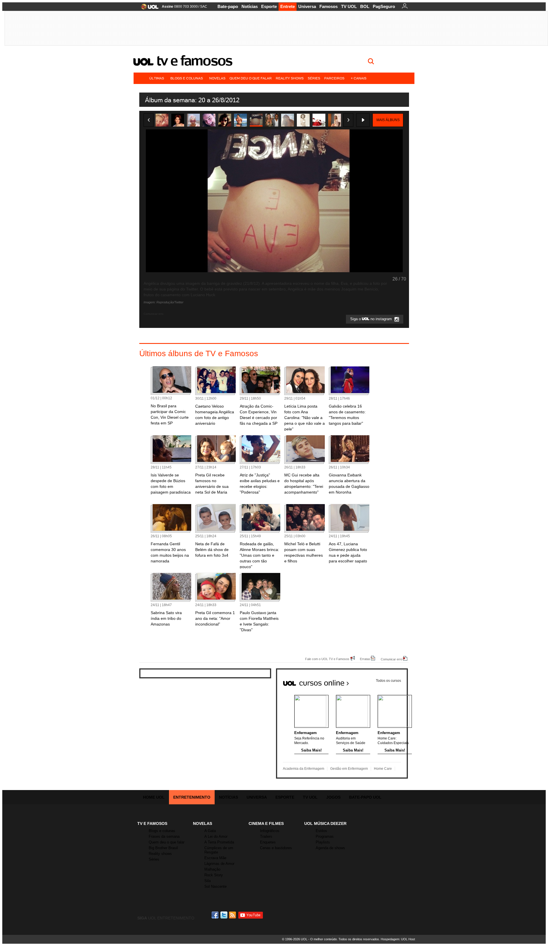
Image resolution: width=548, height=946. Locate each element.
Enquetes (268, 842)
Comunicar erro (391, 659)
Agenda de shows (330, 848)
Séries (314, 78)
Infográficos (269, 831)
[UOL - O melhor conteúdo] (148, 8)
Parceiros (334, 78)
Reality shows (290, 78)
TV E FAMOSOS (152, 823)
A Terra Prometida (219, 842)
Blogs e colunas (186, 78)
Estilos (321, 831)
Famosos (328, 6)
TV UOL (349, 6)
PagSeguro (384, 6)
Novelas (217, 78)
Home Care (383, 769)
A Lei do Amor (215, 836)
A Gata (210, 831)
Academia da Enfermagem (303, 769)
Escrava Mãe (215, 858)
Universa (307, 6)
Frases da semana (164, 836)
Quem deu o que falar (250, 78)
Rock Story (213, 875)
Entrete (287, 6)
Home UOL (154, 797)
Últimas (156, 78)
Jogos (333, 797)
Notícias (249, 6)
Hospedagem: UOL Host (398, 939)
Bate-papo (227, 6)
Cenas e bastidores (276, 848)
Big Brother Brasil (163, 848)
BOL (364, 6)
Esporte (269, 6)
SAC (203, 7)
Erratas (365, 658)
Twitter (224, 915)
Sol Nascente (215, 886)
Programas (325, 836)
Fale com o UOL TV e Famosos (327, 658)
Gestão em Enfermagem (349, 769)
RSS (233, 915)
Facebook (215, 915)
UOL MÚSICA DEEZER (325, 823)
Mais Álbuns (388, 120)
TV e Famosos (194, 60)
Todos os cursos (388, 681)
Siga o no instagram (371, 319)
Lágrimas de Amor (219, 863)
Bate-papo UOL (365, 797)
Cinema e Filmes (266, 823)
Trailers (266, 836)
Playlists (323, 842)
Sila (207, 881)
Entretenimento (191, 797)
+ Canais (358, 78)
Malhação (212, 869)
